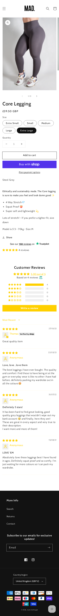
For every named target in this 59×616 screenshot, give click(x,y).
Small (30, 123)
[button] (4, 8)
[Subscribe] (48, 547)
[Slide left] (22, 96)
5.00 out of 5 (38, 274)
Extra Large (26, 130)
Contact (11, 523)
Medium (45, 123)
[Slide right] (36, 96)
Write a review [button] (29, 308)
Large (9, 130)
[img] (10, 329)
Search (10, 508)
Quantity (6, 137)
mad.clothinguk (32, 610)
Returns (11, 516)
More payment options (29, 172)
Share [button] (9, 237)
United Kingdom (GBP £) (27, 581)
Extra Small (12, 123)
